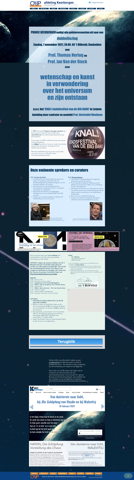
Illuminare (55, 191)
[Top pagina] (128, 475)
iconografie (60, 188)
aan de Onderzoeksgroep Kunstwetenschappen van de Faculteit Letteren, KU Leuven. (49, 182)
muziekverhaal (54, 362)
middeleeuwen (53, 186)
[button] (44, 8)
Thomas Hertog (77, 177)
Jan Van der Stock (40, 177)
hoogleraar (42, 181)
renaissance (39, 188)
